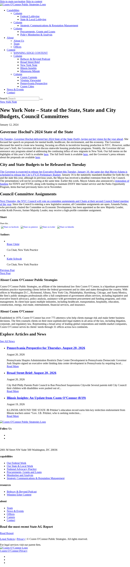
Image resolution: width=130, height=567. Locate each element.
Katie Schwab (14, 258)
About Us (19, 40)
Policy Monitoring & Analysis (36, 34)
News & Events (15, 89)
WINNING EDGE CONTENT (31, 52)
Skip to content (34, 1)
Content (11, 49)
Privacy (21, 539)
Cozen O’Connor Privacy (13, 550)
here (46, 154)
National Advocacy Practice (22, 469)
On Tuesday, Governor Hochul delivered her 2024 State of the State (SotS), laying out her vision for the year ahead (61, 139)
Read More (13, 366)
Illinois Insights (28, 68)
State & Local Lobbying (33, 19)
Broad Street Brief (30, 62)
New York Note (28, 65)
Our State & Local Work (20, 466)
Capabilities (13, 10)
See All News (7, 341)
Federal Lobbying (29, 16)
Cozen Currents (28, 77)
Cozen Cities (27, 86)
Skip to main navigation (12, 1)
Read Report (7, 533)
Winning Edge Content (19, 494)
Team (16, 43)
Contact (11, 92)
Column (18, 13)
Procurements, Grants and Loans (37, 31)
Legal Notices (7, 539)
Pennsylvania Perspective (33, 83)
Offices (17, 46)
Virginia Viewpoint (30, 80)
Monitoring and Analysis (20, 475)
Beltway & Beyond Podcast (35, 59)
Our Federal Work (16, 463)
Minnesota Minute (30, 71)
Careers (11, 517)
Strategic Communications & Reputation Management (49, 25)
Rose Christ (13, 244)
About (10, 37)
